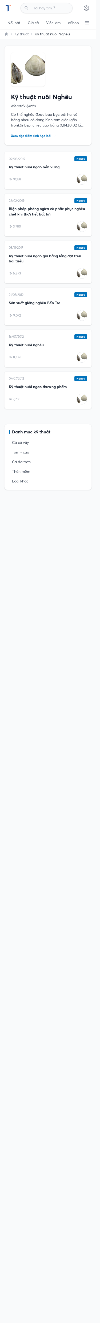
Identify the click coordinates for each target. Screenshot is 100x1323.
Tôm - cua (20, 452)
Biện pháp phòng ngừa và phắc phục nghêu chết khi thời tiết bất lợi (47, 211)
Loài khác (20, 481)
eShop (73, 22)
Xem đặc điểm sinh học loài (31, 136)
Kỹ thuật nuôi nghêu (26, 345)
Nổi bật (13, 22)
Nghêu (81, 159)
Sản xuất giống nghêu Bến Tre (34, 302)
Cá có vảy (20, 442)
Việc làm (53, 22)
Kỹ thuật (21, 34)
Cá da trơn (21, 461)
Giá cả (33, 22)
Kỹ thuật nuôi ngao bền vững (34, 167)
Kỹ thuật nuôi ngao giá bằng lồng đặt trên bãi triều (45, 258)
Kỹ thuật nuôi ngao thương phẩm (38, 386)
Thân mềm (21, 471)
